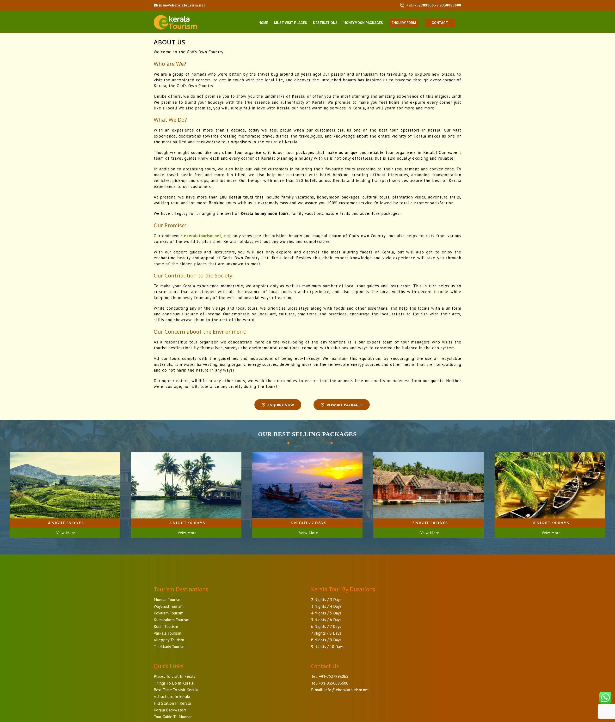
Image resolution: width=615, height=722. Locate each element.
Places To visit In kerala (174, 676)
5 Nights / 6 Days (326, 619)
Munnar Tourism (167, 599)
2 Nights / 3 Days (326, 599)
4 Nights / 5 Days (326, 613)
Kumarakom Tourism (171, 619)
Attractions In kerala (172, 696)
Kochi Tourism (166, 626)
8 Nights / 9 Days (326, 640)
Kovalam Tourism (168, 613)
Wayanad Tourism (169, 606)
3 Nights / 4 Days (326, 606)
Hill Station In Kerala (172, 703)
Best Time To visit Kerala (176, 689)
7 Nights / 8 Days (326, 633)
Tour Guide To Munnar (173, 716)
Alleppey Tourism (169, 640)
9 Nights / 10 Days (327, 646)
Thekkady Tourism (169, 646)
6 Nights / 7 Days (326, 626)
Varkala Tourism (167, 633)
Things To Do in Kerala (173, 683)
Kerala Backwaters (170, 710)
